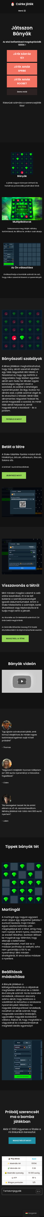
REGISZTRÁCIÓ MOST (22, 1140)
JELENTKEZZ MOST (14, 475)
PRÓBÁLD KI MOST (14, 419)
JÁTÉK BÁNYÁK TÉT (22, 56)
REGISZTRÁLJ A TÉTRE (15, 638)
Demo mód (22, 92)
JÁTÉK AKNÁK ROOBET (22, 81)
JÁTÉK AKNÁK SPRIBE (22, 68)
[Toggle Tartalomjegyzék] (37, 1191)
